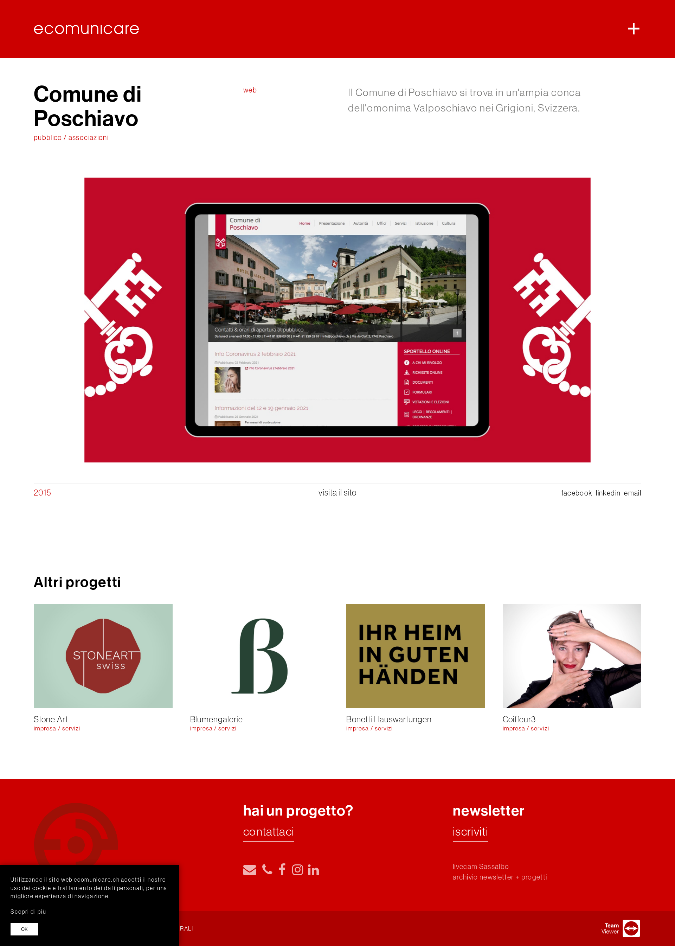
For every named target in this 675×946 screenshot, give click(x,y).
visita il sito (337, 492)
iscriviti (470, 832)
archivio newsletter (483, 877)
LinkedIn (608, 492)
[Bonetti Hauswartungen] (415, 656)
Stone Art (51, 719)
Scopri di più (28, 911)
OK (24, 929)
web (250, 89)
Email (632, 492)
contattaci (268, 832)
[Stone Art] (103, 656)
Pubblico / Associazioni (71, 137)
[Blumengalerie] (259, 656)
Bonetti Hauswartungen (389, 719)
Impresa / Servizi (57, 728)
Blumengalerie (216, 719)
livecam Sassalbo (481, 866)
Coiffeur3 (519, 719)
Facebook (577, 492)
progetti (534, 877)
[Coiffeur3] (572, 656)
